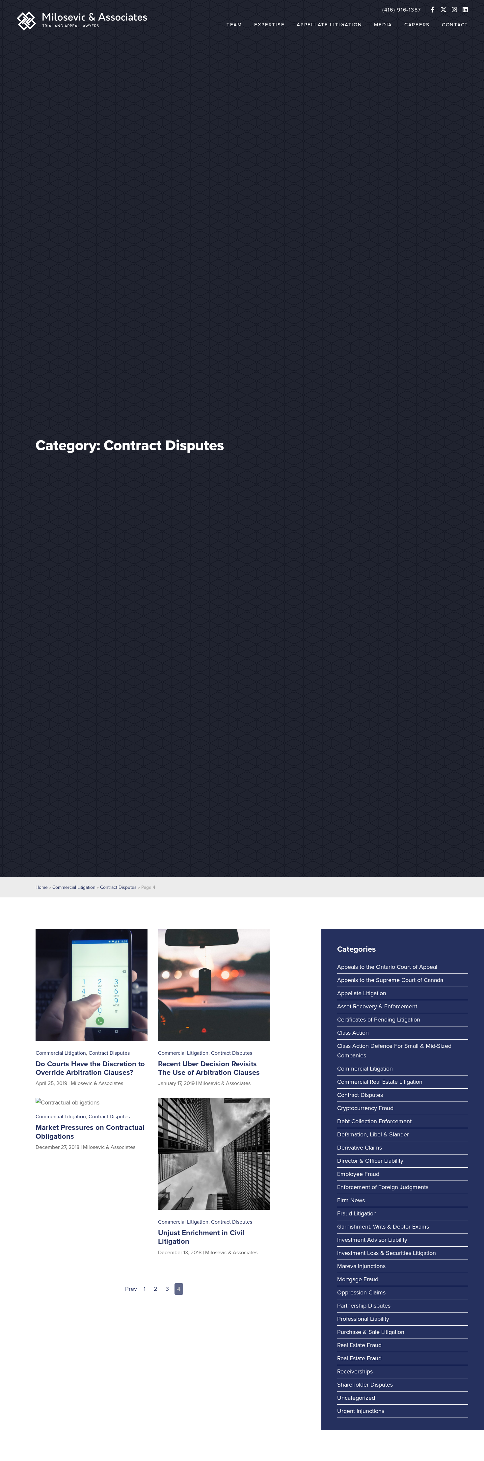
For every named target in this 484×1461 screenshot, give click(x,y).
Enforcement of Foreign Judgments (382, 1187)
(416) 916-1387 (401, 10)
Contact (455, 25)
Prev (131, 1288)
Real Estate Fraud (359, 1345)
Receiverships (355, 1371)
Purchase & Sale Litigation (370, 1332)
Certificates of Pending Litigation (378, 1019)
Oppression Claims (361, 1292)
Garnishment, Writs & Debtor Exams (383, 1226)
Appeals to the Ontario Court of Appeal (387, 966)
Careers (417, 25)
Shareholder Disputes (365, 1384)
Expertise (269, 25)
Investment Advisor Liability (372, 1239)
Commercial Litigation (73, 887)
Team (234, 25)
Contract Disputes (118, 887)
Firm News (351, 1200)
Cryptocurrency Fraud (365, 1108)
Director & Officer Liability (370, 1160)
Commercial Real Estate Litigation (379, 1081)
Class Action (353, 1032)
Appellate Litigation (329, 25)
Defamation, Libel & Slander (373, 1134)
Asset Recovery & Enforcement (377, 1006)
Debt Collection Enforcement (374, 1121)
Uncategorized (356, 1397)
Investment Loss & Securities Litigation (386, 1253)
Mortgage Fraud (357, 1279)
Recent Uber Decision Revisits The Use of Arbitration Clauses (209, 1068)
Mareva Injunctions (361, 1266)
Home (42, 887)
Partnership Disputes (363, 1305)
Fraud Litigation (357, 1213)
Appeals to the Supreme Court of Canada (390, 980)
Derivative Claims (359, 1147)
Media (383, 25)
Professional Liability (363, 1318)
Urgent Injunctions (360, 1411)
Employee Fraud (358, 1174)
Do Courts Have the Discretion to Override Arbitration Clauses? (90, 1068)
